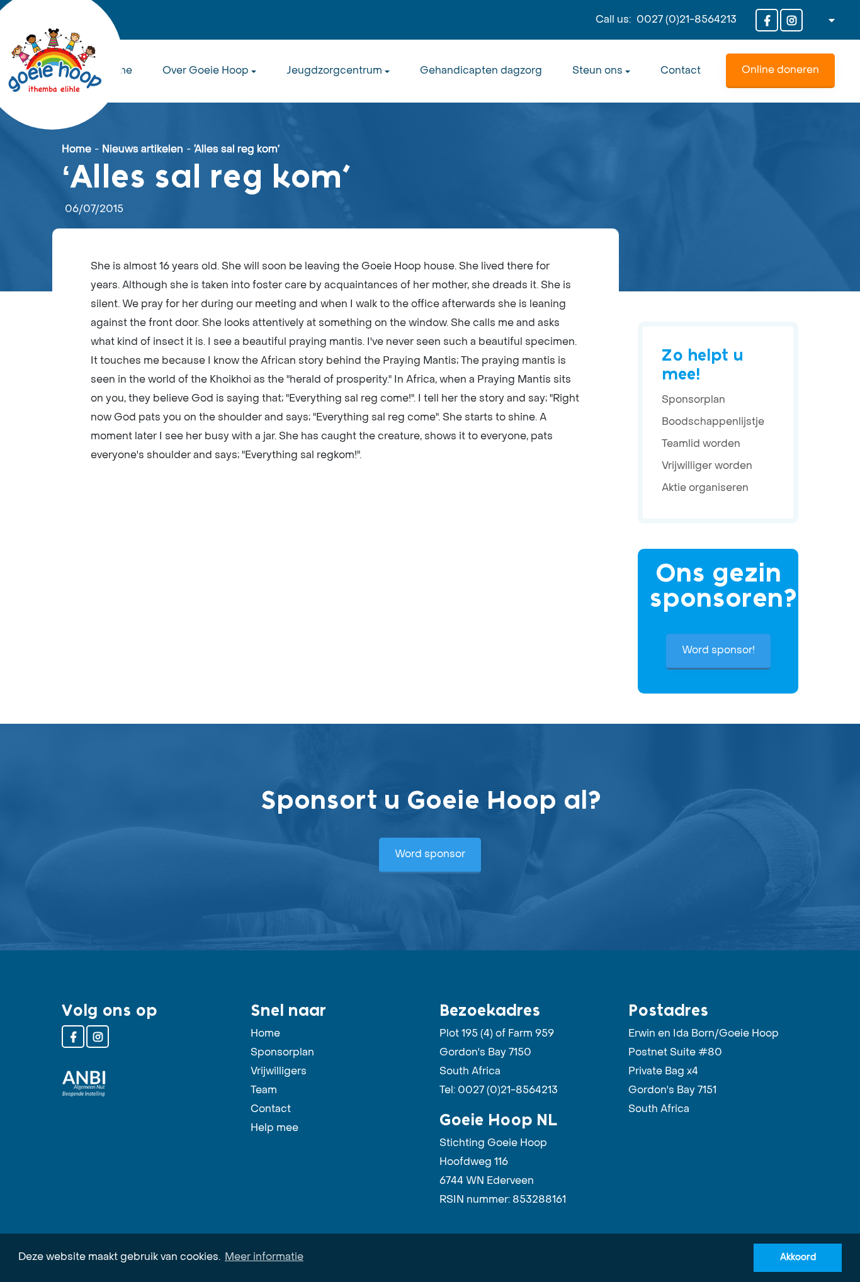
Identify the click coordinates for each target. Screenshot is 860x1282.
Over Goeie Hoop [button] (205, 71)
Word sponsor (430, 855)
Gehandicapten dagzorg (481, 71)
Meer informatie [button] (264, 1257)
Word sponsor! (718, 651)
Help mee (274, 1128)
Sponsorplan (693, 400)
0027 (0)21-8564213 (687, 20)
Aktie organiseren (705, 488)
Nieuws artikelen (142, 150)
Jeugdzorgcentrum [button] (334, 71)
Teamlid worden (701, 444)
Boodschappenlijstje (713, 422)
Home (76, 150)
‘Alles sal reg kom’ (237, 150)
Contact (680, 71)
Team (264, 1091)
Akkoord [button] (798, 1257)
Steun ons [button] (597, 71)
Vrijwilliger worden (707, 466)
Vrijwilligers (279, 1072)
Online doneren (780, 70)
